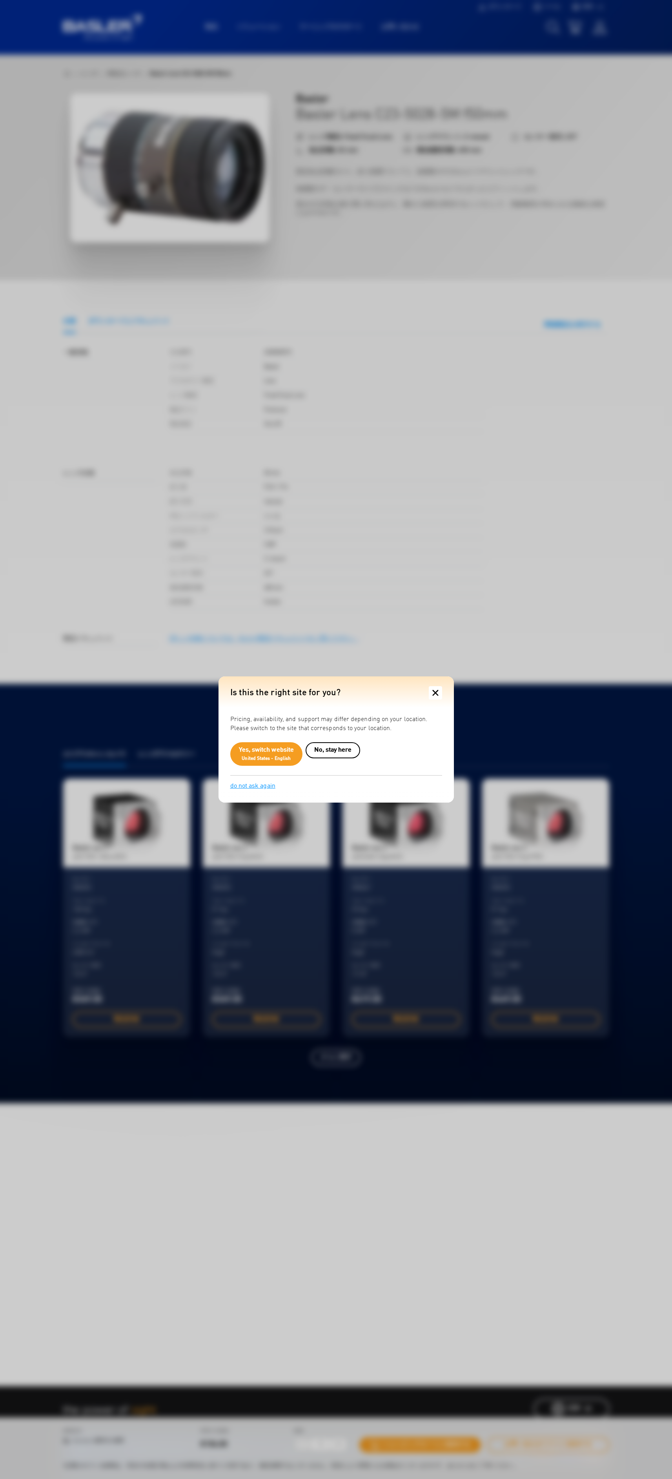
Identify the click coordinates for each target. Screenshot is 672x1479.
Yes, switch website (266, 754)
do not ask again (252, 786)
